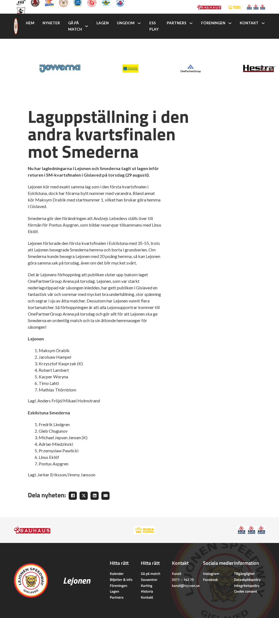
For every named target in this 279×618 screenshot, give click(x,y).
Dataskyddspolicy (247, 579)
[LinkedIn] (94, 496)
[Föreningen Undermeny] (230, 23)
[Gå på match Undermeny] (87, 26)
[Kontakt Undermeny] (263, 23)
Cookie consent (245, 591)
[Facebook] (73, 496)
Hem (30, 23)
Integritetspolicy (246, 585)
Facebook (210, 579)
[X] (84, 496)
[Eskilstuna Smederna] (21, 10)
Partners (176, 23)
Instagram (211, 573)
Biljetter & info (121, 579)
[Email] (105, 496)
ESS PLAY (154, 26)
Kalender (117, 573)
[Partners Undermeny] (191, 23)
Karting (146, 585)
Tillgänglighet (244, 573)
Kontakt (249, 23)
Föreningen (213, 23)
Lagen (102, 23)
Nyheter (51, 23)
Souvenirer (149, 579)
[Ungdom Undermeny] (139, 23)
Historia (147, 591)
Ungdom (126, 23)
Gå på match (75, 26)
